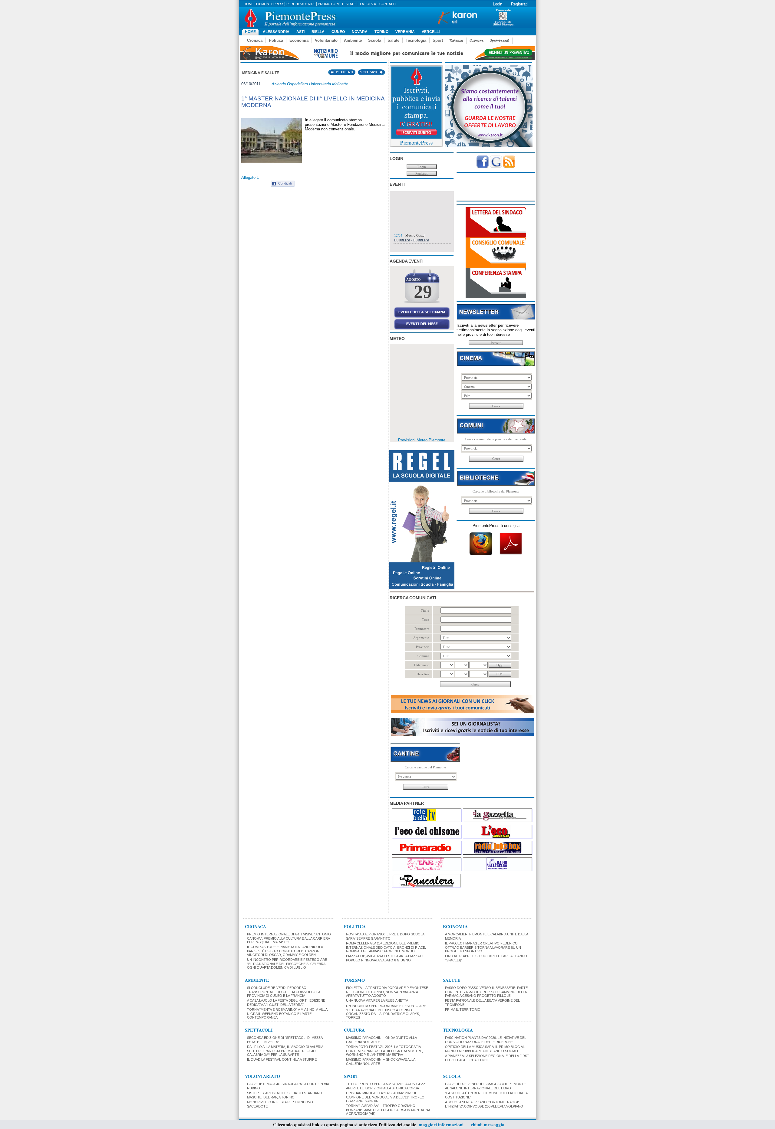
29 (423, 292)
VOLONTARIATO (262, 1076)
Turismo (456, 40)
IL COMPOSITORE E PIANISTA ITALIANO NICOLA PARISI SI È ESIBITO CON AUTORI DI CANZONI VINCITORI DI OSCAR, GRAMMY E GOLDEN (285, 951)
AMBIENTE (257, 980)
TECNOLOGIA (458, 1030)
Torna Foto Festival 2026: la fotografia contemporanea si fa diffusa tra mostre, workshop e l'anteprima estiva (384, 1050)
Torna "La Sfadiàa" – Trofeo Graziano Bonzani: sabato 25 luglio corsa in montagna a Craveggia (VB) (388, 1109)
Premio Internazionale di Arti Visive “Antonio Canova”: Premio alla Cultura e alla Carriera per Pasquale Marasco (289, 938)
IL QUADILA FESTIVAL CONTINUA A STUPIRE (282, 1059)
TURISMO (354, 980)
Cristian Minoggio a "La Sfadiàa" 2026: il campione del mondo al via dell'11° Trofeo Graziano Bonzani (385, 1097)
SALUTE (451, 980)
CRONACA (255, 926)
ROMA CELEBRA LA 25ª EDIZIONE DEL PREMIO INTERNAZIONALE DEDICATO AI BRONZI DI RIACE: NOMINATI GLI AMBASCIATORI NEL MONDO (386, 947)
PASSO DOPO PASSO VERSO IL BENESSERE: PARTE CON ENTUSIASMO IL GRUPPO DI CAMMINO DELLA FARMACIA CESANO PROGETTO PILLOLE (486, 991)
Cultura (477, 40)
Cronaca (254, 40)
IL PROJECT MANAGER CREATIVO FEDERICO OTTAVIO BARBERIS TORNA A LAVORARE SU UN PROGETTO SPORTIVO (483, 947)
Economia (298, 40)
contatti (387, 4)
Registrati (519, 4)
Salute (393, 40)
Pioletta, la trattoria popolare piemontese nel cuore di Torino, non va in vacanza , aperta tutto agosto (387, 991)
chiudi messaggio (487, 1124)
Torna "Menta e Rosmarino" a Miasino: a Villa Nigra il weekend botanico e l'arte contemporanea (287, 1013)
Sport (438, 40)
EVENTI (397, 184)
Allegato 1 (250, 177)
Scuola (374, 40)
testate (348, 4)
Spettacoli (499, 40)
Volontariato (326, 40)
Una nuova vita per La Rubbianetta (377, 1000)
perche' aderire (301, 4)
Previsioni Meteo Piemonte (421, 440)
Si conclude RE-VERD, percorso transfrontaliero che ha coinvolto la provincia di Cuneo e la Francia (283, 991)
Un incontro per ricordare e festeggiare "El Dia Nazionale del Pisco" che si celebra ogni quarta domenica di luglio (287, 963)
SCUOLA (452, 1076)
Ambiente (353, 40)
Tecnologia (416, 40)
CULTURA (354, 1030)
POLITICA (355, 926)
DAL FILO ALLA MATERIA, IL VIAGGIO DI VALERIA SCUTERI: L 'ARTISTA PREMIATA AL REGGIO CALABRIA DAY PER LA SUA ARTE (285, 1050)
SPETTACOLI (259, 1030)
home (249, 4)
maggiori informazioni (441, 1124)
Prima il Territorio (462, 1009)
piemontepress (270, 4)
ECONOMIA (455, 926)
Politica (276, 40)
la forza (368, 4)
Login (497, 4)
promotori (328, 4)
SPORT (351, 1076)
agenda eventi (407, 261)
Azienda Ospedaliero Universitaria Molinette (310, 84)
